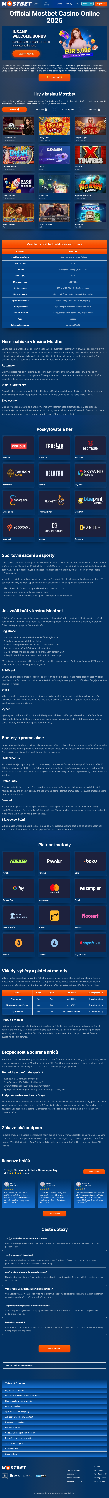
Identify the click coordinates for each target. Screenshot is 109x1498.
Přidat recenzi (94, 1172)
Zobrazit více (54, 1213)
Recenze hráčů (11, 1449)
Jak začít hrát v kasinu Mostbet (19, 1417)
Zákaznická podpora (14, 1443)
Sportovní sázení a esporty (17, 1411)
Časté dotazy (11, 1454)
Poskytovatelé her (13, 1406)
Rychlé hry (66, 109)
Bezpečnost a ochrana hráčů (18, 1438)
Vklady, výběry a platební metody (20, 1433)
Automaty (93, 109)
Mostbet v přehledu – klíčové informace (22, 1395)
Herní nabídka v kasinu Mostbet (19, 1401)
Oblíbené (12, 109)
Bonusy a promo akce (14, 1422)
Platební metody (12, 1427)
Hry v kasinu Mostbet (14, 1390)
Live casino (39, 109)
